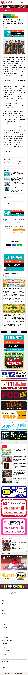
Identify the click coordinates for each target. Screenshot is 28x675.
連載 (3, 610)
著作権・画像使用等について (8, 661)
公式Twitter (6, 203)
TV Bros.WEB (5, 627)
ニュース (3, 603)
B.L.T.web (4, 624)
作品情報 (4, 613)
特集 (3, 607)
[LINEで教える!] (12, 17)
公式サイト (6, 200)
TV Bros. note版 (5, 630)
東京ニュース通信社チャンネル (8, 640)
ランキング (4, 616)
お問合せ (4, 664)
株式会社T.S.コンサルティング (8, 647)
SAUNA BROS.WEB (6, 634)
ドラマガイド (4, 600)
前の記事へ (4, 332)
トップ (3, 597)
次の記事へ (24, 332)
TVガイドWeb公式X (6, 650)
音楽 (13, 15)
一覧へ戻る (14, 332)
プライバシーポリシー (6, 657)
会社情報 (4, 667)
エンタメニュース (6, 15)
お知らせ (4, 654)
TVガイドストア (5, 643)
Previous (2, 586)
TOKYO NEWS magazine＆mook (9, 621)
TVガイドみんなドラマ (6, 637)
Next (26, 586)
